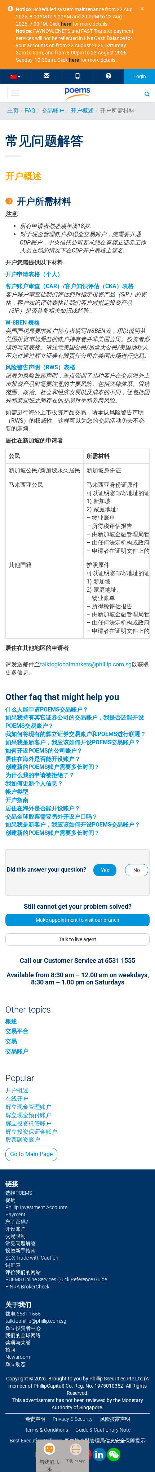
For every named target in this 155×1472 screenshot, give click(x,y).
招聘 (10, 1350)
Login (139, 76)
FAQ (30, 110)
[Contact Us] (46, 76)
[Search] (147, 93)
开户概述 (82, 110)
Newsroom (17, 1357)
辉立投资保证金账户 (31, 1131)
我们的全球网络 (23, 1335)
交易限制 (15, 1236)
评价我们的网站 (23, 1272)
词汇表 (13, 1265)
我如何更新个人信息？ (34, 783)
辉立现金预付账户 (28, 1115)
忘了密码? (16, 1222)
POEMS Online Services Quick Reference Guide (56, 1279)
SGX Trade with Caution (31, 1258)
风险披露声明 (115, 1419)
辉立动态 (15, 1364)
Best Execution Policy (33, 1441)
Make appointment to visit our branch (77, 920)
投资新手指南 (20, 1250)
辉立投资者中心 (23, 1328)
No (136, 870)
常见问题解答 (20, 1243)
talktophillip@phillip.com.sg (35, 1321)
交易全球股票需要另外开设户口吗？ (51, 816)
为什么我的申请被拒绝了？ (40, 775)
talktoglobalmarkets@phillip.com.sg (86, 664)
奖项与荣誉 (18, 1342)
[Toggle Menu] (15, 93)
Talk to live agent (77, 939)
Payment (15, 1214)
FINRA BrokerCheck (27, 1287)
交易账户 (53, 110)
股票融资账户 (22, 1139)
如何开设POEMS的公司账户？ (44, 750)
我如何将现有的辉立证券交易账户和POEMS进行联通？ (75, 734)
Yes (105, 870)
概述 (11, 1021)
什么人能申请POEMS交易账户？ (46, 709)
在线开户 (16, 1098)
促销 (10, 1200)
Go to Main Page (31, 1154)
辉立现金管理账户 (28, 1106)
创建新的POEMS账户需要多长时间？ (52, 766)
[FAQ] (108, 76)
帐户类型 (16, 791)
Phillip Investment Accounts (36, 1207)
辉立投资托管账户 (28, 1123)
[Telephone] (77, 76)
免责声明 (35, 1419)
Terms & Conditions (46, 1430)
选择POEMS (18, 1193)
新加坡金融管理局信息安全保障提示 (105, 1441)
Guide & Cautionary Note (102, 1430)
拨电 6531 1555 (23, 1314)
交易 (11, 1041)
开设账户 (15, 1229)
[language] (15, 76)
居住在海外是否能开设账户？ (42, 758)
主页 (13, 110)
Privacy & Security (73, 1419)
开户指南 (16, 800)
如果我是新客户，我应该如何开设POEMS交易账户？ (72, 742)
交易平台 (16, 1031)
